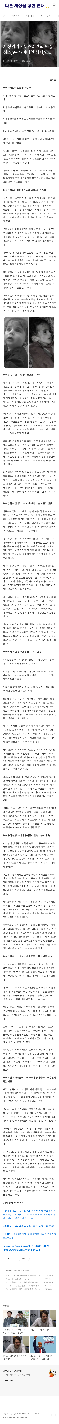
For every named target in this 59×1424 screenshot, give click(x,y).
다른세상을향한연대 (13, 1371)
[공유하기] (11, 1259)
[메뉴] (54, 5)
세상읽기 (30, 15)
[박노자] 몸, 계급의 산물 (16, 1279)
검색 (47, 5)
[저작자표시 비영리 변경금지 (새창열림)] (33, 1259)
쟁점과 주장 (45, 15)
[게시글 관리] (14, 1259)
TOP (53, 1415)
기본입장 (15, 15)
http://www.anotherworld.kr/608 (22, 1250)
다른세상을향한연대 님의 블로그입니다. (17, 1375)
